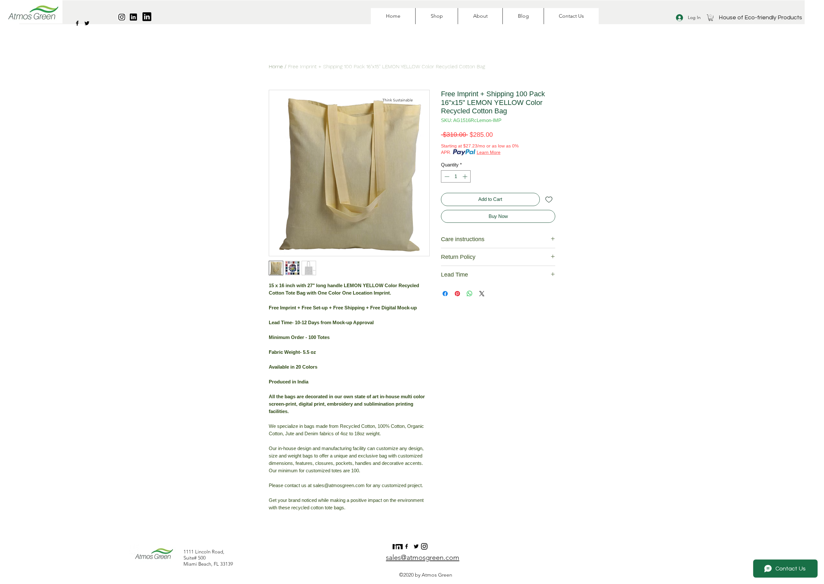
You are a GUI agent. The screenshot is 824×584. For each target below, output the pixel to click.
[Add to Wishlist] (549, 199)
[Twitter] (87, 23)
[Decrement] (446, 177)
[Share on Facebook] (445, 293)
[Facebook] (77, 23)
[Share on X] (482, 293)
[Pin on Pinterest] (457, 293)
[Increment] (465, 177)
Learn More (489, 152)
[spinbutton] (456, 177)
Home (276, 66)
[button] (711, 17)
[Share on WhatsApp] (469, 293)
